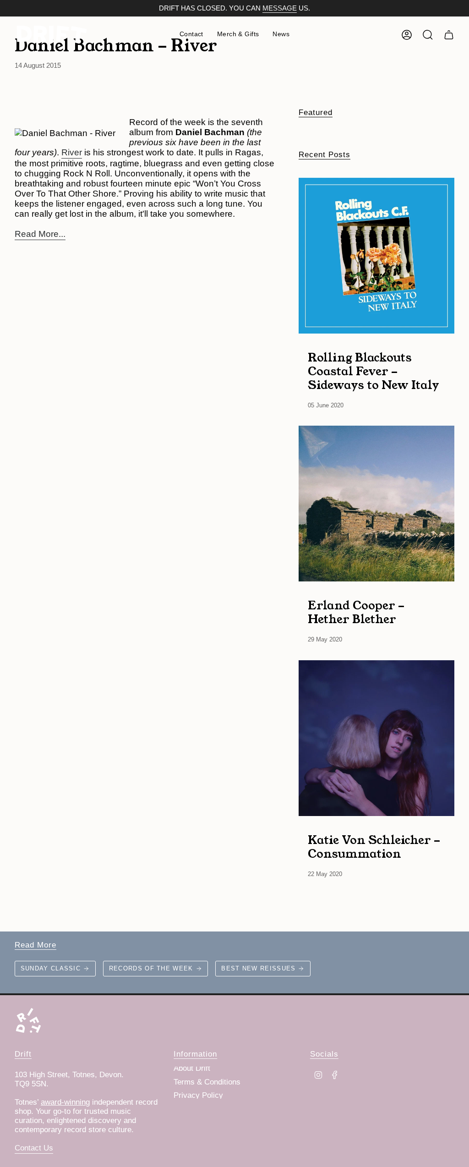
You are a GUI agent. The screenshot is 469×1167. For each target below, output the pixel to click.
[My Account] (406, 35)
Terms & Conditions (207, 1082)
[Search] (427, 35)
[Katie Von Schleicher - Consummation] (376, 738)
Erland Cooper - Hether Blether (356, 611)
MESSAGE (279, 8)
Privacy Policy (198, 1095)
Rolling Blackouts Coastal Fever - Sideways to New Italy (373, 370)
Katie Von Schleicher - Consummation (374, 846)
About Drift (192, 1068)
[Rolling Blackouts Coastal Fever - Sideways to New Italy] (376, 256)
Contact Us (34, 1148)
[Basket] (448, 35)
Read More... (40, 234)
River (71, 152)
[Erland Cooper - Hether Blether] (376, 503)
